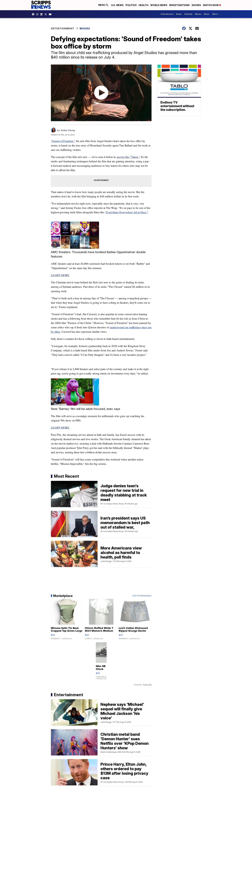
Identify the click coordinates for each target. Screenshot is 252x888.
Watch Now (211, 5)
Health (143, 5)
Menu (102, 5)
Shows (196, 5)
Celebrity (188, 14)
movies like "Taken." (128, 157)
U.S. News (117, 5)
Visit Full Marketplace (142, 596)
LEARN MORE (60, 275)
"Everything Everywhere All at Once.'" (126, 212)
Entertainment (167, 14)
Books (179, 14)
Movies (198, 14)
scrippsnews (34, 14)
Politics (131, 5)
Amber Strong (68, 130)
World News (158, 5)
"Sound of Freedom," (63, 141)
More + (215, 14)
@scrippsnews (51, 14)
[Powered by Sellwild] (147, 685)
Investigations (179, 5)
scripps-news (42, 14)
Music (206, 14)
